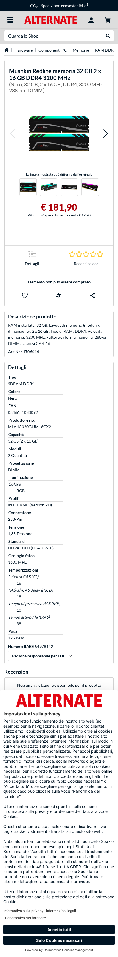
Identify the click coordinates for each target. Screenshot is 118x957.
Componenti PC (52, 50)
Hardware (24, 50)
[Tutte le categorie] (10, 20)
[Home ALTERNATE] (50, 19)
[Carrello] (108, 20)
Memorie (81, 50)
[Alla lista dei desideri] (25, 295)
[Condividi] (92, 295)
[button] (12, 133)
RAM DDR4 (105, 50)
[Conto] (91, 20)
